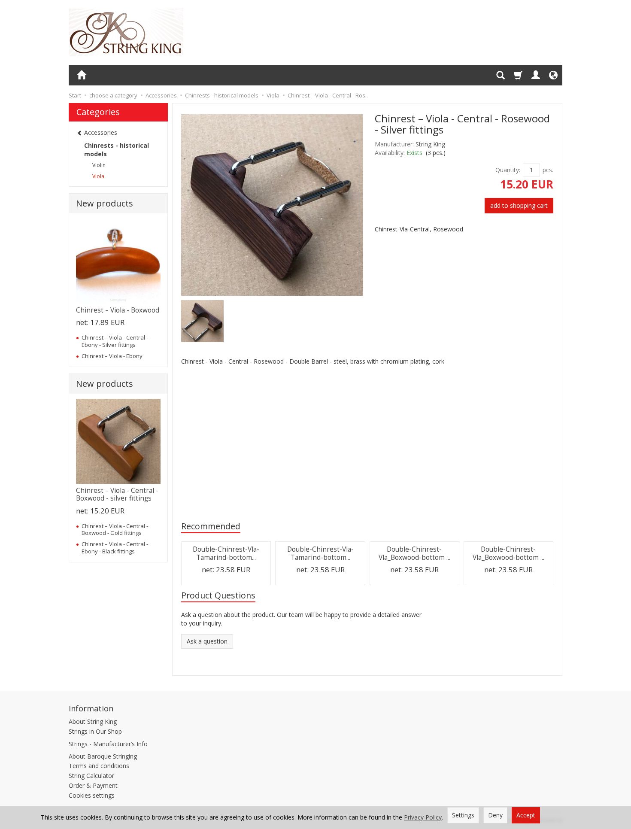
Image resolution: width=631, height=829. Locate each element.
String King (430, 144)
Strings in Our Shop (95, 731)
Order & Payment (93, 785)
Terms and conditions (99, 766)
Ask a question (207, 641)
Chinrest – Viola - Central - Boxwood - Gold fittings (115, 529)
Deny (495, 815)
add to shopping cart (519, 205)
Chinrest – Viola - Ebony (112, 356)
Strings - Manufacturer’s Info (108, 744)
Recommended (210, 526)
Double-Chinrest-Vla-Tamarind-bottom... (226, 553)
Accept (525, 815)
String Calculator (91, 775)
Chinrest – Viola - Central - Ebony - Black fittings (115, 547)
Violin (99, 165)
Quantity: (507, 170)
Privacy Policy (423, 817)
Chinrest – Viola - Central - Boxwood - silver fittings (117, 494)
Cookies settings (92, 795)
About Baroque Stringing (103, 756)
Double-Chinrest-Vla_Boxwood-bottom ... (414, 553)
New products (104, 203)
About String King (93, 721)
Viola (98, 176)
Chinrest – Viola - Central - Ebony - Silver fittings (115, 341)
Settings (463, 815)
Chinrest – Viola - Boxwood (117, 310)
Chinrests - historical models (116, 149)
